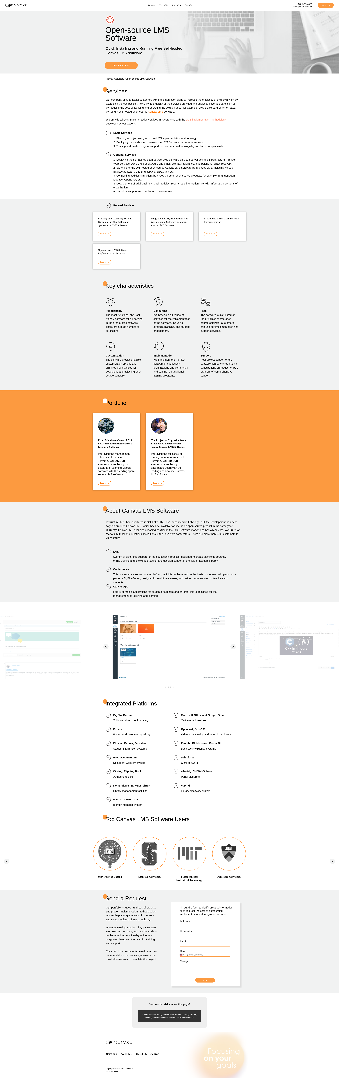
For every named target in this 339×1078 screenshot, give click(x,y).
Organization (186, 931)
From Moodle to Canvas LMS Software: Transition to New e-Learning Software (115, 443)
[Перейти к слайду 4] (173, 687)
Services (151, 5)
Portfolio (163, 5)
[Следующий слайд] (233, 646)
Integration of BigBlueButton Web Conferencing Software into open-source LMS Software (169, 222)
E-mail (183, 941)
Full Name (185, 921)
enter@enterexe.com (302, 7)
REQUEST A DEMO (121, 65)
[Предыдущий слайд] (106, 646)
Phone (183, 951)
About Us (176, 5)
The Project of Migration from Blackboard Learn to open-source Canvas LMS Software (168, 443)
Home (109, 78)
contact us (326, 5)
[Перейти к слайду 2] (168, 687)
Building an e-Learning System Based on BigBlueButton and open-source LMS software (115, 222)
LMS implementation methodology (206, 119)
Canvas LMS (155, 111)
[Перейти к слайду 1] (165, 687)
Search (188, 5)
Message (184, 961)
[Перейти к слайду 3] (170, 687)
